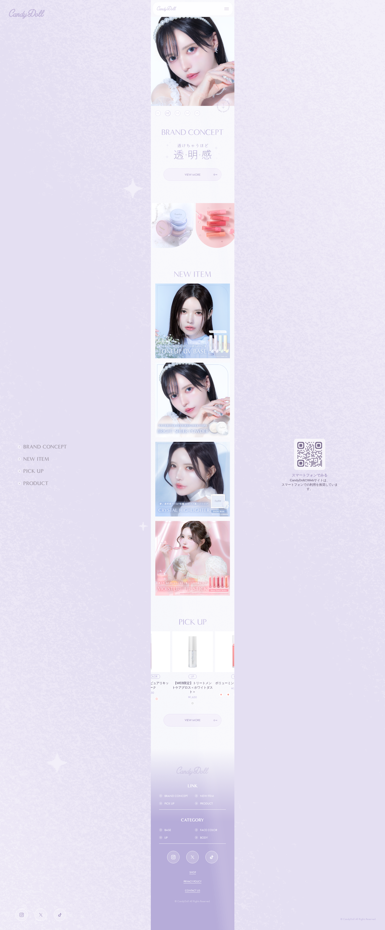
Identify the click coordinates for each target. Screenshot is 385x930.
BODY (204, 837)
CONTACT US (192, 890)
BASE (167, 829)
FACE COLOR (208, 829)
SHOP (192, 872)
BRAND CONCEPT (176, 795)
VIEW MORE (193, 175)
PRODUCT (206, 803)
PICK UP (169, 803)
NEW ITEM (207, 795)
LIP (166, 837)
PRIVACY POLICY (192, 881)
